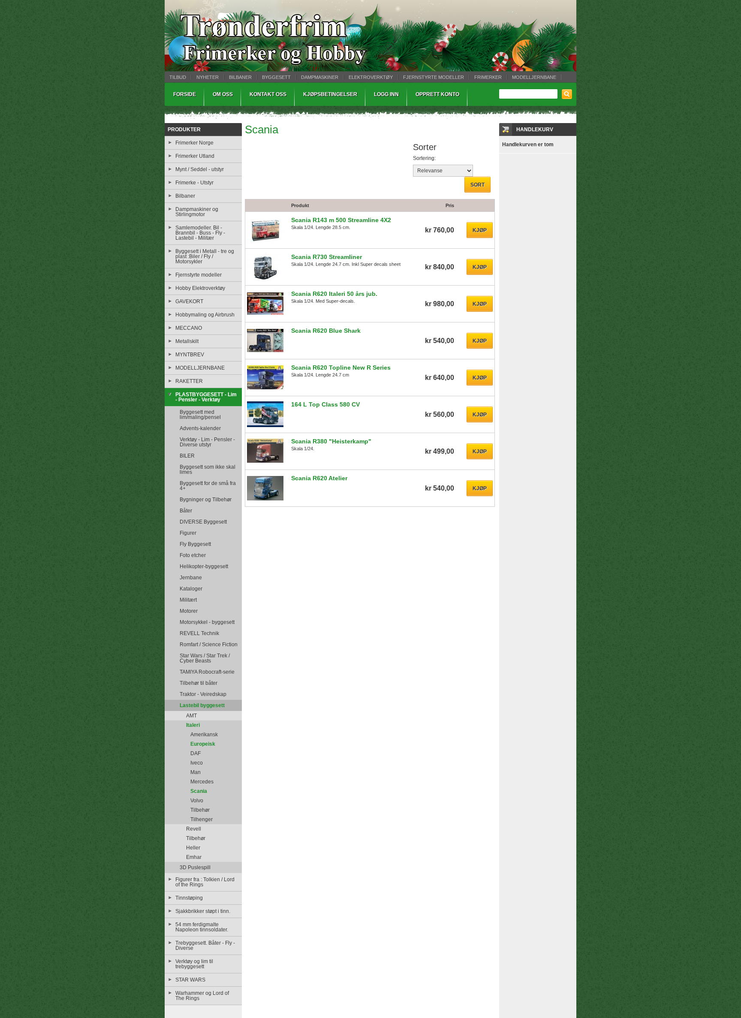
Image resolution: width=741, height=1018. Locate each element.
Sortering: (424, 158)
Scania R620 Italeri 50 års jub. (334, 293)
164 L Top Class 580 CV (325, 404)
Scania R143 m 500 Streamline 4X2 (341, 220)
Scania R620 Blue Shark (326, 330)
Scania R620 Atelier (319, 478)
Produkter (184, 129)
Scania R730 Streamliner (326, 256)
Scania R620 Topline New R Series (341, 367)
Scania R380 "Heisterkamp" (331, 441)
